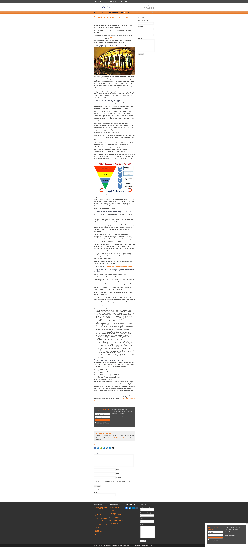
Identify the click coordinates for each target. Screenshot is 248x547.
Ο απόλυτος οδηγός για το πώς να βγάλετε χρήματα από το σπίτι (101, 508)
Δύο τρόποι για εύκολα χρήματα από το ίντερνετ (101, 526)
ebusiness (99, 20)
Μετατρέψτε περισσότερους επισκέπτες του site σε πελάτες (101, 532)
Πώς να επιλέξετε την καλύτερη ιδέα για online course (101, 514)
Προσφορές (96, 1)
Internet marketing (107, 20)
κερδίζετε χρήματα (109, 37)
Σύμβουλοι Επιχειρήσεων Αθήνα (115, 514)
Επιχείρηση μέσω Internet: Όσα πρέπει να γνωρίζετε (119, 266)
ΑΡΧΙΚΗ (95, 12)
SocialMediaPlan (111, 1)
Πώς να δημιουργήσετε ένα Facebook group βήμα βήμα (101, 520)
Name (117, 469)
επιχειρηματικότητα (114, 20)
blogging (96, 20)
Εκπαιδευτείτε (103, 1)
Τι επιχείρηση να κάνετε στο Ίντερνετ (111, 17)
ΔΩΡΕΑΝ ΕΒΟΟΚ (103, 12)
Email (117, 473)
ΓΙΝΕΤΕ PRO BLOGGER (113, 12)
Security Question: (98, 489)
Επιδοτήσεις (113, 510)
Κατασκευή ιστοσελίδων (116, 520)
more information (98, 424)
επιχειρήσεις (119, 20)
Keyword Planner (129, 322)
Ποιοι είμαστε (119, 1)
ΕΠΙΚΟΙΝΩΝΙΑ (128, 12)
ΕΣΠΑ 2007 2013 (114, 507)
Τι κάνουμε (125, 1)
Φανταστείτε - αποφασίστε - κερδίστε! (118, 437)
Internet (103, 20)
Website (118, 477)
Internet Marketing (115, 517)
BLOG (122, 12)
